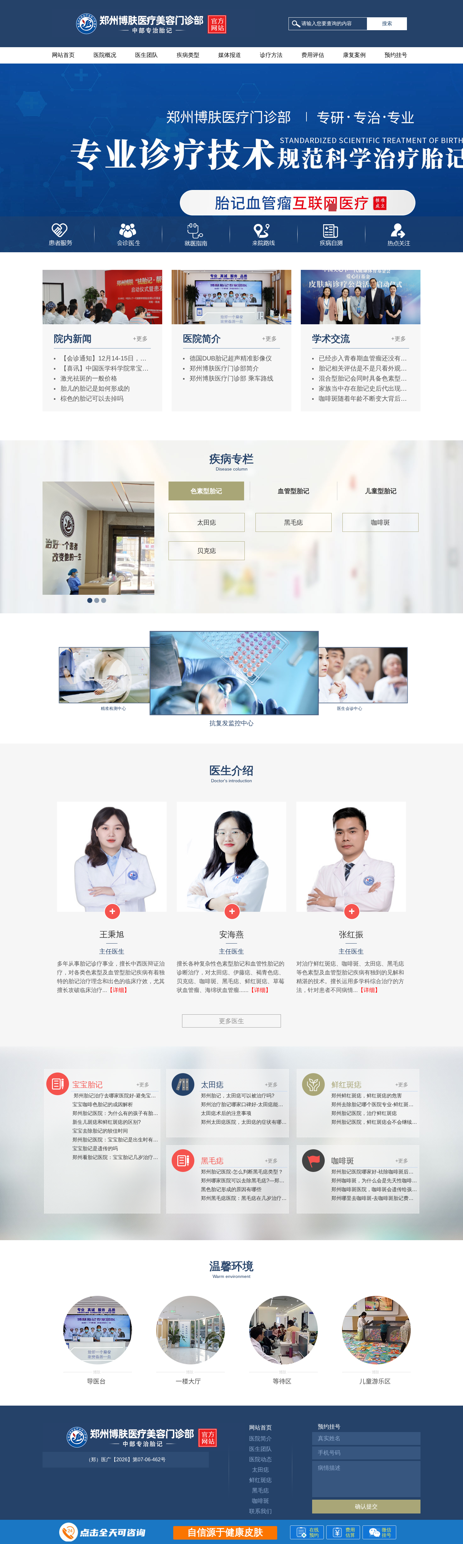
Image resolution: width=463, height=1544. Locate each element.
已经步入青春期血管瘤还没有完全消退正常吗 (381, 358)
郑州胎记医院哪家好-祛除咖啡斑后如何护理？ (382, 1171)
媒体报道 (229, 55)
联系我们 (260, 1511)
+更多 (140, 339)
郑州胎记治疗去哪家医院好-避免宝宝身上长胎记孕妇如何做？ (141, 1095)
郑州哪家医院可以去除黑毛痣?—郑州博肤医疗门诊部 (260, 1180)
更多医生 (231, 1020)
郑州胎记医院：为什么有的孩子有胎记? (116, 1113)
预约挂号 (396, 55)
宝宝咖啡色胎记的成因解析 (102, 1104)
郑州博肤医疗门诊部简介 (223, 368)
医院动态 (260, 1459)
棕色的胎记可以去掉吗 (91, 398)
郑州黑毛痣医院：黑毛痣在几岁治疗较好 (246, 1198)
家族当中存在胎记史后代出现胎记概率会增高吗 (384, 388)
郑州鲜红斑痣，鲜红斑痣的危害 (366, 1095)
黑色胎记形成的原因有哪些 (231, 1189)
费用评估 (312, 55)
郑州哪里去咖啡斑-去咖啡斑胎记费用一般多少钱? (386, 1198)
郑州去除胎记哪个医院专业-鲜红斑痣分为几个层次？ (390, 1104)
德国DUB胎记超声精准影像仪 (230, 358)
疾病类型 (188, 55)
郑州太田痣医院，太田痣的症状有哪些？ (246, 1122)
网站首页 (63, 55)
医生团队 (146, 55)
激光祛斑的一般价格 (88, 378)
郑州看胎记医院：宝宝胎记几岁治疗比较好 (120, 1157)
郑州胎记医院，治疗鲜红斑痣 (364, 1113)
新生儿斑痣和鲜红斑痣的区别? (106, 1122)
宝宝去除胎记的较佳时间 (100, 1131)
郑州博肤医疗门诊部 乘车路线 (230, 378)
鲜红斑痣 (260, 1480)
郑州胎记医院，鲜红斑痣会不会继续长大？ (379, 1122)
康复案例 (354, 55)
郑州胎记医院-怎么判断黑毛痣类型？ (242, 1171)
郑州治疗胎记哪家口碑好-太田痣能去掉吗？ (249, 1104)
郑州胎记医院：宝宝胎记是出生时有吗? (116, 1139)
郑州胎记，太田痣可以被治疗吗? (237, 1095)
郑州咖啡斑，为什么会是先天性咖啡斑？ (376, 1180)
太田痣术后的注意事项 (226, 1113)
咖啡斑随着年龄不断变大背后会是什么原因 (377, 398)
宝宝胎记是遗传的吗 (95, 1148)
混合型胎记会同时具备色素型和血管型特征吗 (381, 378)
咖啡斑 (380, 522)
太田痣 (206, 522)
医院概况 (105, 55)
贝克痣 (206, 550)
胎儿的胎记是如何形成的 (94, 388)
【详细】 (118, 990)
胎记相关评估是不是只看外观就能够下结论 (377, 368)
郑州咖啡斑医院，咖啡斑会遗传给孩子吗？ (379, 1189)
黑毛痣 (293, 522)
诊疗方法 (271, 55)
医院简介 (260, 1438)
